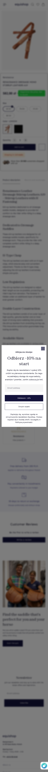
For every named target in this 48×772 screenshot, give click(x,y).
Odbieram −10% (24, 398)
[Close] (43, 348)
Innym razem (24, 407)
